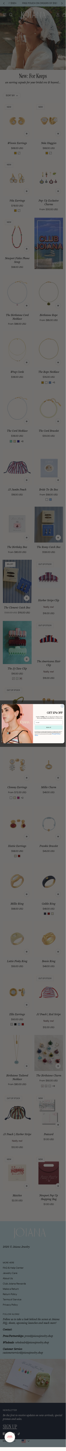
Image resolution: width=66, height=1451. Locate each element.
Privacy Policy (56, 734)
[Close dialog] (62, 705)
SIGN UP (48, 727)
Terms (36, 735)
